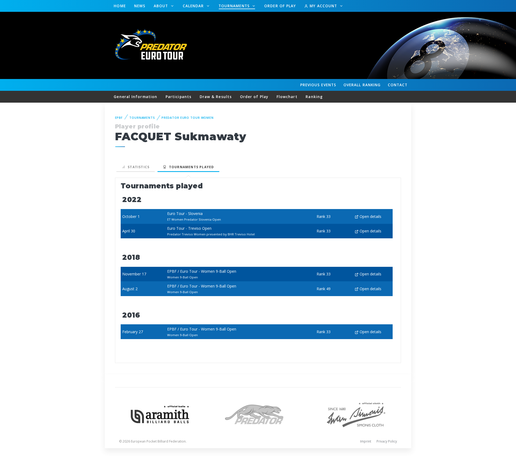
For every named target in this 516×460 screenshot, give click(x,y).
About (162, 5)
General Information (135, 96)
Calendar (194, 5)
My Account (323, 5)
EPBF (119, 118)
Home (120, 5)
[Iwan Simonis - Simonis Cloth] (356, 413)
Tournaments (234, 5)
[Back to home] (152, 45)
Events (318, 84)
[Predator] (258, 413)
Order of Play (280, 5)
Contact (398, 84)
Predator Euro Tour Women (188, 118)
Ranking (362, 84)
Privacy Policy (387, 441)
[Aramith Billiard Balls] (160, 413)
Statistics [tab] (137, 167)
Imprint (365, 441)
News (139, 5)
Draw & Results (216, 96)
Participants (178, 96)
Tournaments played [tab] (190, 167)
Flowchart (287, 96)
